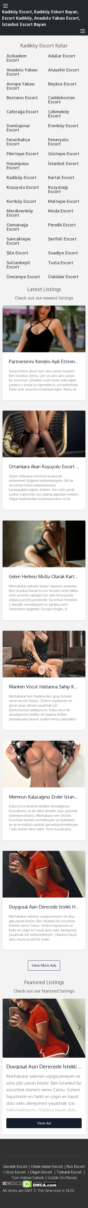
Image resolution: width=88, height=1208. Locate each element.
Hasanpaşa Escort (17, 165)
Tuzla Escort (60, 262)
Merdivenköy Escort (20, 213)
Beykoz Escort (62, 83)
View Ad (44, 1123)
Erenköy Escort (63, 125)
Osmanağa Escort (17, 227)
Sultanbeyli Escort (18, 264)
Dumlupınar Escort (18, 127)
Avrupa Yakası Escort (21, 86)
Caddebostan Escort (61, 99)
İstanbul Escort (63, 163)
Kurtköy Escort (21, 201)
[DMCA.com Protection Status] (39, 1183)
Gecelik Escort (15, 1166)
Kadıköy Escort (21, 177)
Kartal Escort (61, 177)
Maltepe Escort (63, 201)
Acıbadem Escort (17, 58)
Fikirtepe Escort (22, 153)
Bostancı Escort (22, 97)
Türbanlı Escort (69, 1172)
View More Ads (44, 965)
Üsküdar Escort (63, 276)
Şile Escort (17, 252)
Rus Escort (76, 1166)
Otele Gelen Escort (47, 1166)
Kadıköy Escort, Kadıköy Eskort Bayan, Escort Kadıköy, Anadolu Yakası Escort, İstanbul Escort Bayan (41, 18)
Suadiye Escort (63, 252)
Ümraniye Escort (23, 276)
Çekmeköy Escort (58, 113)
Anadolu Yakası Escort (22, 72)
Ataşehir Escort (63, 69)
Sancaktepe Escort (19, 241)
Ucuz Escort (16, 1172)
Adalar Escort (61, 55)
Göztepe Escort (63, 153)
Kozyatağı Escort (58, 189)
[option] (44, 1067)
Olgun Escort (41, 1172)
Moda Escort (60, 210)
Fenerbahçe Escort (18, 141)
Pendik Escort (62, 224)
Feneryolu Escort (58, 141)
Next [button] (79, 1026)
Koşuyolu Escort (23, 187)
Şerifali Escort (62, 238)
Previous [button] (8, 1026)
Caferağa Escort (22, 111)
